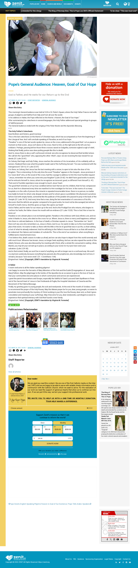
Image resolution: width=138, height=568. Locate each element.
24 (107, 370)
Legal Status (108, 559)
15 (125, 363)
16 (103, 366)
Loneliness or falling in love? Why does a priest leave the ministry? (118, 235)
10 (107, 363)
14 (122, 363)
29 (125, 370)
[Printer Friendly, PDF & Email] (14, 305)
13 (118, 363)
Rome (43, 4)
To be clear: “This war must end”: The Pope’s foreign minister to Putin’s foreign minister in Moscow (114, 190)
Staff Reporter (34, 100)
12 (114, 363)
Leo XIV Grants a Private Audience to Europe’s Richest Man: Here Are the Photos (118, 223)
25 (111, 370)
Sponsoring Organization (94, 559)
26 (114, 370)
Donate (78, 4)
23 (103, 370)
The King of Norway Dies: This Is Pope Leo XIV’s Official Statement (46, 11)
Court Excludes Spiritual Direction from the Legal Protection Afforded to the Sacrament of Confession (118, 258)
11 (111, 363)
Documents (68, 4)
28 (122, 370)
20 (118, 366)
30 (103, 374)
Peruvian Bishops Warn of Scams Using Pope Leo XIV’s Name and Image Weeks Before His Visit (113, 160)
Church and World (54, 4)
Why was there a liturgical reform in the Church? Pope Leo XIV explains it (118, 246)
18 (111, 366)
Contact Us (126, 559)
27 (118, 370)
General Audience (15, 18)
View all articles (14, 372)
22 (125, 366)
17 (107, 366)
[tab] (108, 513)
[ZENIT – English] (16, 4)
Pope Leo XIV (34, 4)
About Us (68, 559)
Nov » (107, 379)
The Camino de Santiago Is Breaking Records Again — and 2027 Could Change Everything (118, 209)
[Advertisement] (52, 484)
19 (114, 366)
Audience (80, 559)
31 (107, 374)
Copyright (118, 559)
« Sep (103, 379)
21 (122, 366)
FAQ (74, 559)
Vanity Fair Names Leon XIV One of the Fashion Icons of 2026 (106, 420)
